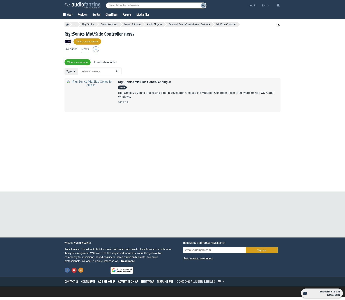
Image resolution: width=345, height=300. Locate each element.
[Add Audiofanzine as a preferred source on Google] (122, 270)
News (85, 49)
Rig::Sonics (88, 24)
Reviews (83, 14)
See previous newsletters (198, 258)
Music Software (132, 24)
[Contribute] (96, 49)
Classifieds (111, 14)
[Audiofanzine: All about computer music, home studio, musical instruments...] (82, 5)
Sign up (261, 250)
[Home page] (67, 24)
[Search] (203, 5)
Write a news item (77, 62)
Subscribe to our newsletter (329, 293)
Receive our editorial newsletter (204, 243)
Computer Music (109, 24)
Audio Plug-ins (154, 24)
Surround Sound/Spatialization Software (189, 24)
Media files (142, 14)
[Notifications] (278, 5)
